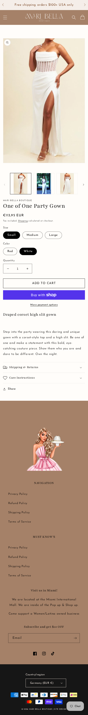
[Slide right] (83, 184)
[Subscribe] (75, 638)
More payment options (44, 305)
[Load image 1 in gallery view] (20, 183)
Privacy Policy (17, 494)
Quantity (9, 260)
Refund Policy (17, 503)
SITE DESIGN (60, 709)
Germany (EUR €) (42, 683)
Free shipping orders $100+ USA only (44, 5)
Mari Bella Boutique (40, 709)
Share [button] (12, 388)
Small (11, 235)
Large (53, 235)
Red (10, 251)
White (28, 251)
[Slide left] (4, 184)
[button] (5, 5)
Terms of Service (19, 521)
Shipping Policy (19, 512)
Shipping (23, 221)
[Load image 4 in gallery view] (67, 183)
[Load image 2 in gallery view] (44, 183)
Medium (32, 235)
